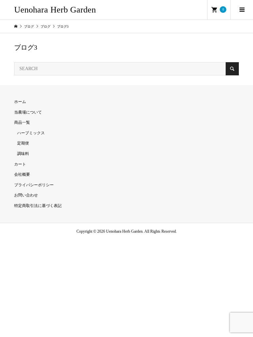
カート (20, 164)
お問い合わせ (26, 195)
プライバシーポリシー (34, 185)
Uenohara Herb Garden (55, 9)
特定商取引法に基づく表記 (38, 205)
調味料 (23, 153)
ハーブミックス (31, 133)
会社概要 (22, 174)
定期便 (23, 143)
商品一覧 (22, 122)
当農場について (28, 112)
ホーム (20, 101)
